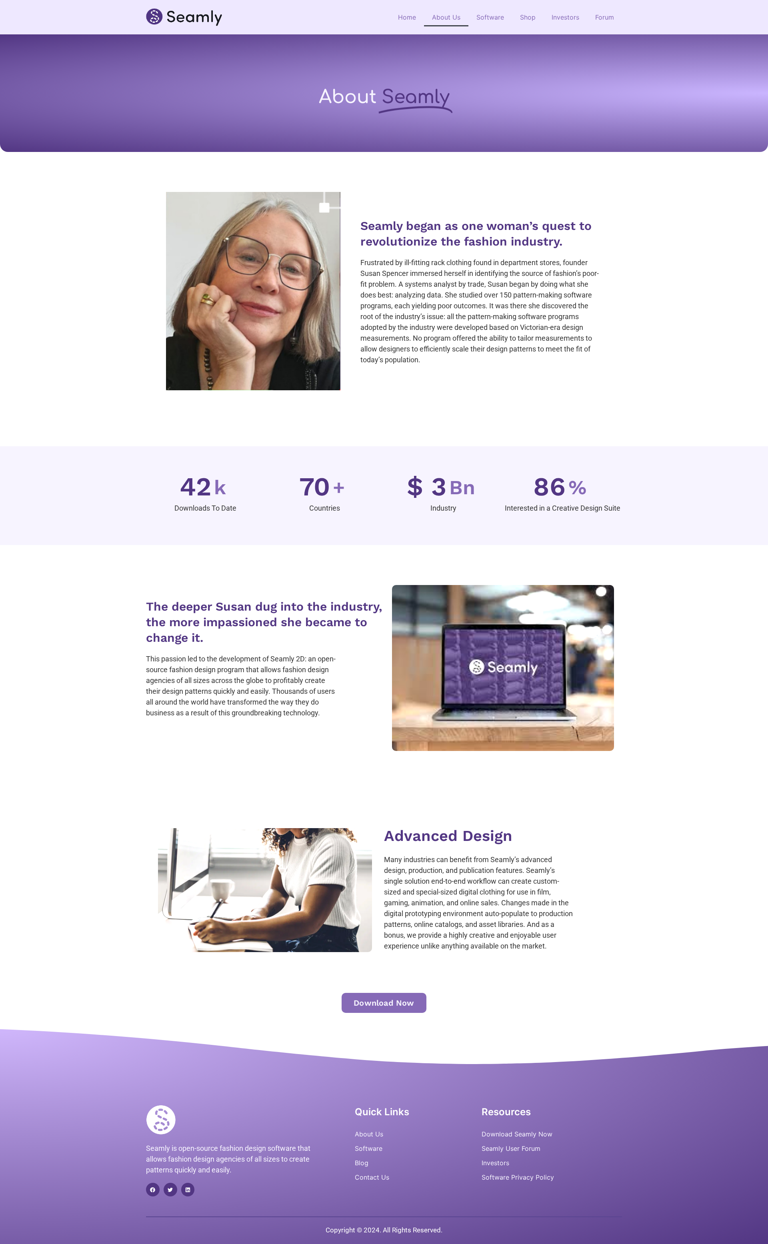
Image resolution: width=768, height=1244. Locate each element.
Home (407, 17)
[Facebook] (153, 1189)
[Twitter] (170, 1189)
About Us (446, 17)
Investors (565, 17)
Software (490, 17)
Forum (604, 17)
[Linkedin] (188, 1189)
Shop (528, 17)
